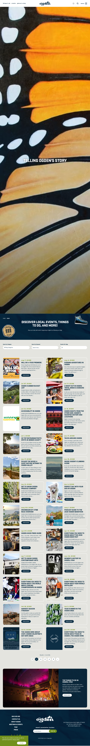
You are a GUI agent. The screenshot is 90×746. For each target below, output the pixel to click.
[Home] (45, 3)
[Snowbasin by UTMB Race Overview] (11, 515)
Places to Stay (21, 3)
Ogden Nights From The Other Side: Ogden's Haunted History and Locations (74, 414)
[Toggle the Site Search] (77, 3)
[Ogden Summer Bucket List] (11, 392)
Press (16, 730)
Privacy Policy (16, 739)
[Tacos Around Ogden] (54, 443)
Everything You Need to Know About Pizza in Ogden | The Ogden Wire (74, 634)
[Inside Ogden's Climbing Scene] (54, 468)
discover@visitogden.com (74, 735)
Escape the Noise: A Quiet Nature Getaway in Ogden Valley (31, 463)
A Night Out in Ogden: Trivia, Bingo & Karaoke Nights (74, 388)
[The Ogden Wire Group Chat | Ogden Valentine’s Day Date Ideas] (11, 638)
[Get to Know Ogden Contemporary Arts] (11, 564)
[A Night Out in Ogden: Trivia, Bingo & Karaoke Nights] (54, 392)
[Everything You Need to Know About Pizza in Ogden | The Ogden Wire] (54, 638)
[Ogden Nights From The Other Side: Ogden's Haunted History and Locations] (54, 418)
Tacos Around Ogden (73, 438)
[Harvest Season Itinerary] (11, 614)
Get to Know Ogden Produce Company (29, 487)
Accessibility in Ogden (30, 411)
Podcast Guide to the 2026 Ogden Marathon (73, 511)
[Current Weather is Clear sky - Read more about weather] (73, 3)
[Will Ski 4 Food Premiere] (11, 368)
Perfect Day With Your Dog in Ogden (73, 487)
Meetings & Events (15, 724)
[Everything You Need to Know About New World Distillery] (54, 589)
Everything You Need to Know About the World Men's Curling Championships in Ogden (31, 584)
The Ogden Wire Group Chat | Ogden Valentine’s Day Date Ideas (31, 634)
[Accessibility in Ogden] (11, 418)
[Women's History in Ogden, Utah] (54, 564)
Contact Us (16, 719)
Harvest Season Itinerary (28, 610)
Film (15, 727)
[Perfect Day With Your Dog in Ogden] (54, 492)
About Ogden (15, 722)
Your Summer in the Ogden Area (72, 610)
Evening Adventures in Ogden (74, 363)
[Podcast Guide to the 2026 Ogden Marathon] (54, 515)
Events (14, 3)
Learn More (26, 375)
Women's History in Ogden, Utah (72, 559)
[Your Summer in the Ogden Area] (54, 614)
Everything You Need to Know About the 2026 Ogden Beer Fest (74, 535)
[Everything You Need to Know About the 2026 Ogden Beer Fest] (54, 539)
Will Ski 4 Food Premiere (31, 363)
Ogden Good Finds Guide (31, 533)
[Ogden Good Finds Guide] (11, 539)
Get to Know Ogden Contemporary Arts (29, 559)
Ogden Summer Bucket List (30, 387)
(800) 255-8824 (78, 733)
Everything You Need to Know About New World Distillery (74, 583)
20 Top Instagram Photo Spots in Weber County (31, 439)
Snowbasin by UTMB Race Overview (29, 511)
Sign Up (53, 731)
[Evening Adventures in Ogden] (54, 368)
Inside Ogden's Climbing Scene (74, 462)
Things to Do (6, 3)
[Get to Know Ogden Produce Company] (11, 492)
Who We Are (16, 716)
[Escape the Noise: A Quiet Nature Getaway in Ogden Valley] (11, 468)
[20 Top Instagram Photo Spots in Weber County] (11, 443)
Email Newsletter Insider (45, 727)
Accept (21, 743)
